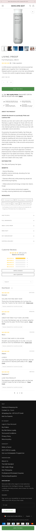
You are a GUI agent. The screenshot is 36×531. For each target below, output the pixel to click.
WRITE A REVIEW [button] (18, 270)
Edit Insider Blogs (7, 467)
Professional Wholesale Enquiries (13, 473)
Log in (21, 96)
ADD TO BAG (18, 528)
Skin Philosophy (7, 470)
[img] (5, 293)
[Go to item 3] (15, 48)
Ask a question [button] (18, 274)
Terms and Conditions (9, 433)
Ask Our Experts (7, 416)
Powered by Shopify (24, 519)
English (28, 516)
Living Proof (10, 57)
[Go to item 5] (26, 48)
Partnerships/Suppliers (9, 476)
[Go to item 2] (9, 48)
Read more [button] (29, 303)
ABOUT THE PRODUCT (8, 111)
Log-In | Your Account (9, 424)
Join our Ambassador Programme (13, 453)
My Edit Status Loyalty (9, 430)
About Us (5, 461)
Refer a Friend (6, 447)
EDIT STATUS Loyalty (8, 450)
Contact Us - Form (8, 410)
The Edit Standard (8, 464)
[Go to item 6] (32, 48)
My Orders (5, 427)
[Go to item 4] (21, 48)
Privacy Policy (6, 436)
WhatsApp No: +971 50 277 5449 (12, 413)
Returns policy (6, 439)
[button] (6, 63)
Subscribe (8, 510)
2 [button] (17, 393)
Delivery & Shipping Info (10, 407)
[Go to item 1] (4, 48)
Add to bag (18, 89)
